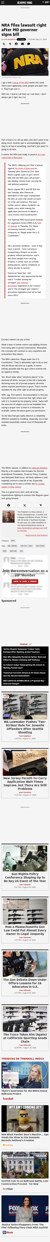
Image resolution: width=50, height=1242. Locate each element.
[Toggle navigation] (2, 3)
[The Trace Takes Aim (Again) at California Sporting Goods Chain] (25, 1019)
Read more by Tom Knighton (37, 535)
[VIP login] (46, 3)
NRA (21, 551)
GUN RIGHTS (40, 546)
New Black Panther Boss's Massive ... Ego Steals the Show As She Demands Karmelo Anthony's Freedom (25, 1137)
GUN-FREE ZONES (27, 546)
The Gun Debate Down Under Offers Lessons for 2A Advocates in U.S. (25, 983)
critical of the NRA (20, 82)
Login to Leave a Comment (25, 581)
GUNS (4, 551)
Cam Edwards (25, 884)
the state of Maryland (24, 168)
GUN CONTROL (12, 546)
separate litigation (39, 468)
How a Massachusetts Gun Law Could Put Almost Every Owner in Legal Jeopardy (25, 930)
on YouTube (22, 531)
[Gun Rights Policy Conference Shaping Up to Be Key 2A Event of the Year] (25, 858)
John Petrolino (25, 792)
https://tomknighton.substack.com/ (30, 528)
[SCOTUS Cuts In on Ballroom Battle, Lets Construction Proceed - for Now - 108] (25, 1165)
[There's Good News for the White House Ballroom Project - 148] (25, 1075)
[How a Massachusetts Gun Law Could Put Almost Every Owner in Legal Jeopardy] (25, 911)
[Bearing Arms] (24, 2)
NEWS (13, 541)
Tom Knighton (10, 39)
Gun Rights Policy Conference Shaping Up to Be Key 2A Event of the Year (25, 877)
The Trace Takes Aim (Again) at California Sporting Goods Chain (25, 1038)
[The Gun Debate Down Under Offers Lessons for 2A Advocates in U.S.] (25, 964)
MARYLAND (13, 551)
